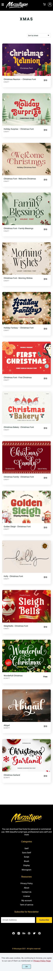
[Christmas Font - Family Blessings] (26, 209)
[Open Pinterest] (39, 934)
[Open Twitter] (34, 934)
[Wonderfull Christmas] (26, 656)
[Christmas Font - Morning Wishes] (26, 258)
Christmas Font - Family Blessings (18, 228)
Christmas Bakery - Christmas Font (19, 427)
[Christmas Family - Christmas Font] (26, 457)
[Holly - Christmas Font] (26, 556)
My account (26, 900)
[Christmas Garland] (26, 755)
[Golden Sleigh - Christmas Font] (26, 507)
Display (26, 865)
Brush (26, 861)
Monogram (26, 870)
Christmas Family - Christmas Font (19, 477)
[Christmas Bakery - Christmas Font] (26, 407)
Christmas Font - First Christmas (18, 377)
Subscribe (44, 920)
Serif (27, 848)
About (26, 888)
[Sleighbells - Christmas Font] (26, 606)
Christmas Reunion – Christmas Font (20, 79)
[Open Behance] (23, 934)
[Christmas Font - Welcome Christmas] (26, 159)
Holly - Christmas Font (13, 576)
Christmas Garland (12, 775)
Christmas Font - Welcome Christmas (20, 179)
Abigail (7, 725)
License (26, 896)
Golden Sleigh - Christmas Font (17, 526)
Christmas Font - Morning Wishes (18, 278)
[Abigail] (26, 705)
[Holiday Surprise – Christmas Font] (26, 109)
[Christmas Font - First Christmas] (26, 358)
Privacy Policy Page (42, 961)
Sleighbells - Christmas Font (16, 626)
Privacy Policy (26, 883)
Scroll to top (51, 822)
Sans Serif (26, 852)
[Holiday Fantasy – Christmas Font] (26, 308)
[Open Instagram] (18, 934)
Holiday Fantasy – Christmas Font (19, 328)
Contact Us (26, 892)
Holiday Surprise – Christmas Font (19, 129)
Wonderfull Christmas (13, 675)
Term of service (26, 905)
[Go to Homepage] (17, 8)
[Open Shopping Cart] (44, 5)
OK (26, 967)
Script (7, 678)
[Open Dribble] (29, 934)
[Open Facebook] (13, 934)
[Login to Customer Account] (50, 5)
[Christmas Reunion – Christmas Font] (26, 60)
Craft (6, 82)
